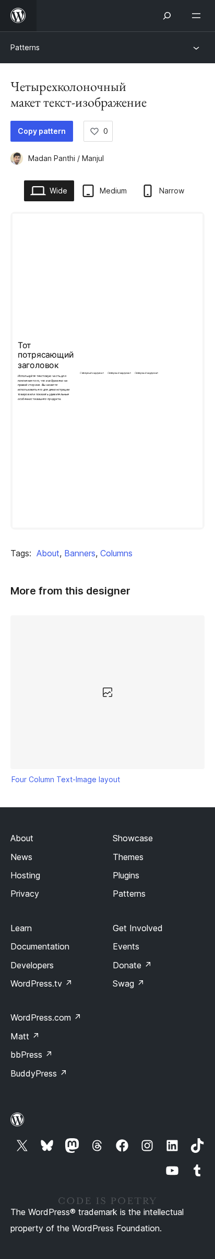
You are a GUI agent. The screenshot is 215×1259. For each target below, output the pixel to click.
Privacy (24, 893)
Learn (21, 928)
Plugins (126, 875)
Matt (25, 1036)
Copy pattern (42, 131)
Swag (129, 983)
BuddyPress (38, 1073)
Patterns (25, 47)
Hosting (25, 875)
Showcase (133, 838)
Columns (116, 553)
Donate (132, 965)
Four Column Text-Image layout (65, 779)
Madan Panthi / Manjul (66, 158)
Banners (79, 553)
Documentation (39, 946)
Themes (128, 857)
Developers (32, 965)
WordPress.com (45, 1017)
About (48, 553)
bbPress (31, 1054)
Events (126, 946)
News (21, 857)
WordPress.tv (41, 983)
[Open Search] (167, 15)
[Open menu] (198, 15)
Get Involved (138, 928)
